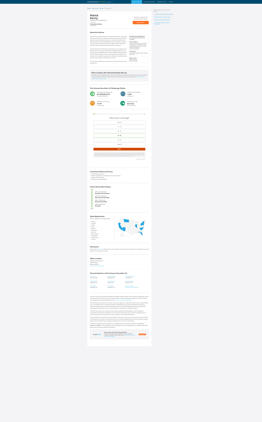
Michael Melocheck (130, 276)
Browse (89, 8)
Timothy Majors (93, 281)
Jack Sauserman (111, 276)
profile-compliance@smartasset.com (123, 300)
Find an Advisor (141, 22)
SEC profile (100, 249)
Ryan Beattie (93, 286)
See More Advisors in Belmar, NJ (162, 20)
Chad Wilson (111, 286)
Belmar (101, 8)
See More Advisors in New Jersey (163, 17)
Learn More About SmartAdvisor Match (164, 14)
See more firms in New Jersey (97, 266)
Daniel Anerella (111, 281)
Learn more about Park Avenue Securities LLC (131, 286)
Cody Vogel (93, 276)
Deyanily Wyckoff (129, 281)
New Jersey (95, 8)
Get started (142, 334)
